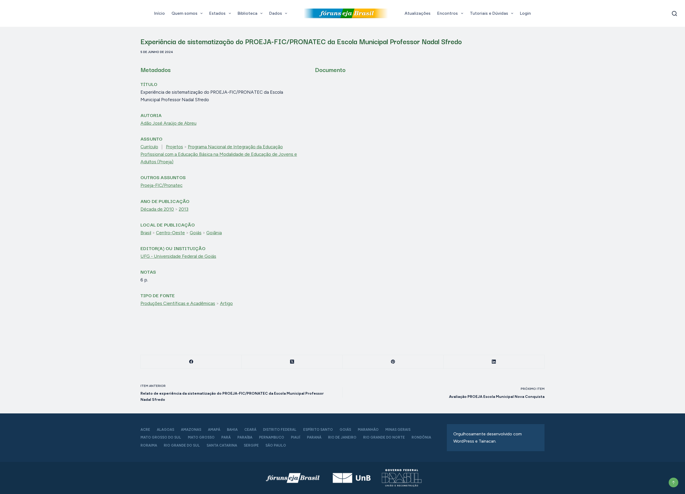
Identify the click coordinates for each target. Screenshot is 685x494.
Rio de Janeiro (342, 437)
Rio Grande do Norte (384, 437)
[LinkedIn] (494, 362)
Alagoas (165, 430)
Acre (145, 430)
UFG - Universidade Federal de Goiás (178, 256)
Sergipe (251, 445)
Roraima (148, 445)
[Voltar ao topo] (673, 482)
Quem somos (184, 13)
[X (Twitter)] (292, 362)
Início (159, 13)
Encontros (447, 13)
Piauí (295, 437)
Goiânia (214, 232)
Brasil (145, 232)
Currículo (149, 146)
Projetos (174, 146)
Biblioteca (247, 13)
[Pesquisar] (674, 13)
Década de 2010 (157, 209)
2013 (183, 209)
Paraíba (244, 437)
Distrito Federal (279, 430)
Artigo (226, 303)
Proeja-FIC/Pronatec (161, 185)
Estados (217, 13)
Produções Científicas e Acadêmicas (177, 303)
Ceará (250, 430)
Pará (226, 437)
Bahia (232, 430)
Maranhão (368, 430)
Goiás (195, 232)
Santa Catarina (222, 445)
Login (525, 13)
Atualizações (418, 13)
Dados (275, 13)
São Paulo (275, 445)
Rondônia (421, 437)
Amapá (214, 430)
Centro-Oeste (170, 232)
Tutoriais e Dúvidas (489, 13)
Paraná (314, 437)
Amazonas (191, 430)
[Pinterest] (393, 362)
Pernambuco (271, 437)
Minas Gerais (397, 430)
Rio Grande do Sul (182, 445)
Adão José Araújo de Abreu (168, 123)
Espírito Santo (318, 430)
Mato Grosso (201, 437)
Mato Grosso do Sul (160, 437)
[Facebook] (191, 362)
